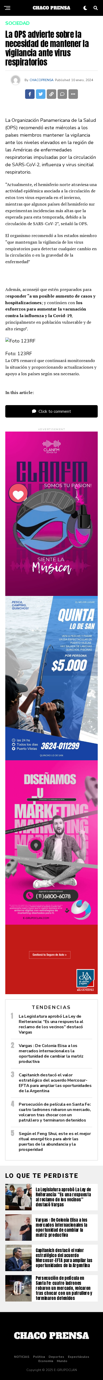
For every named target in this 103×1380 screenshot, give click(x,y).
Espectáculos (78, 1357)
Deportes (56, 1357)
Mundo (62, 1361)
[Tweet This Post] (40, 94)
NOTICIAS (21, 1357)
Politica (39, 1357)
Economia (45, 1361)
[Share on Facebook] (30, 94)
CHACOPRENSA (42, 80)
